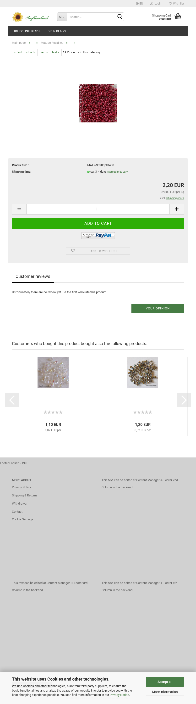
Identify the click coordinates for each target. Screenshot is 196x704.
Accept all (165, 682)
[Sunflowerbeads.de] (31, 16)
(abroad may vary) (118, 171)
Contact (17, 511)
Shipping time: (21, 171)
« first (18, 52)
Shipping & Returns (25, 495)
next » (44, 52)
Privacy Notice (119, 695)
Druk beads (57, 31)
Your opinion (158, 308)
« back (30, 52)
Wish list (178, 3)
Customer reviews (33, 276)
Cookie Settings (22, 519)
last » (55, 52)
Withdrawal (19, 503)
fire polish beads (26, 31)
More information (165, 692)
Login (157, 3)
